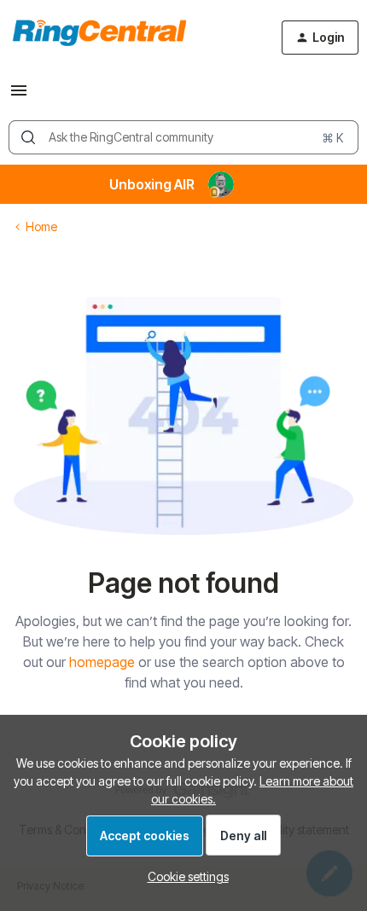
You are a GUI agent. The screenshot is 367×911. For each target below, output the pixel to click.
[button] (19, 96)
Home (41, 226)
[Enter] (28, 137)
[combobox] (183, 137)
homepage (102, 661)
